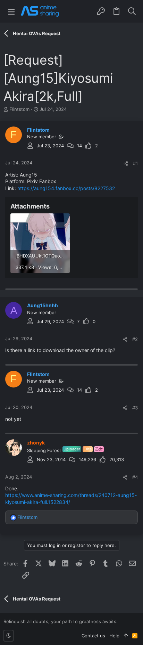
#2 (135, 339)
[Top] (125, 635)
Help (114, 635)
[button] (11, 11)
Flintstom (19, 109)
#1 (135, 163)
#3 (135, 407)
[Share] (126, 163)
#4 (135, 477)
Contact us (93, 635)
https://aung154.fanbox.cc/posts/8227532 (66, 188)
